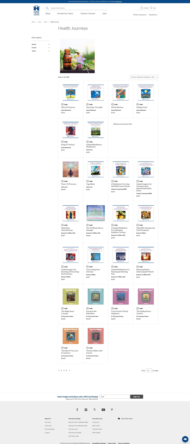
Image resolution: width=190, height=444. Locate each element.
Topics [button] (34, 51)
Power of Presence (68, 184)
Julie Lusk (89, 150)
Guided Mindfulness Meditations (94, 145)
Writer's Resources (140, 15)
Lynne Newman (66, 110)
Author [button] (34, 44)
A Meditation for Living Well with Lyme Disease (120, 185)
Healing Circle (141, 107)
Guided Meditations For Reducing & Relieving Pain (120, 271)
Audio (45, 22)
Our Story (48, 422)
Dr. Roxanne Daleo (67, 316)
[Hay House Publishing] (36, 10)
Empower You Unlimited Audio (78, 425)
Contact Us (95, 422)
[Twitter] (94, 410)
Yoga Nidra (90, 184)
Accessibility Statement (99, 443)
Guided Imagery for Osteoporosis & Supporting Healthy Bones (144, 187)
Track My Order (97, 429)
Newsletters (153, 15)
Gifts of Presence (68, 107)
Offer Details (96, 432)
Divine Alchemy (117, 107)
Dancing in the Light (94, 107)
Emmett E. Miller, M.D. (68, 233)
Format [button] (34, 47)
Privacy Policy (112, 443)
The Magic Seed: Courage (67, 312)
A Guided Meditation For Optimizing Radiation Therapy (119, 230)
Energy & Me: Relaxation (91, 312)
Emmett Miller (141, 233)
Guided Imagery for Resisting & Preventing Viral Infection (70, 271)
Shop (39, 22)
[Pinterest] (112, 410)
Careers (47, 432)
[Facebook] (77, 410)
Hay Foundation (50, 429)
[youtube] (103, 410)
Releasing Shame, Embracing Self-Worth (145, 270)
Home (33, 22)
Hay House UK (73, 429)
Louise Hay (48, 425)
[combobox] (76, 8)
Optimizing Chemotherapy (67, 229)
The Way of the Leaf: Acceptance (69, 352)
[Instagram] (86, 410)
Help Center (96, 425)
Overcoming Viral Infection (93, 270)
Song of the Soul (67, 144)
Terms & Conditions (124, 443)
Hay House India (74, 436)
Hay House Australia (75, 432)
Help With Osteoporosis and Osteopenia (145, 229)
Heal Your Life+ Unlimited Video (78, 422)
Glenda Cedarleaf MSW (119, 189)
